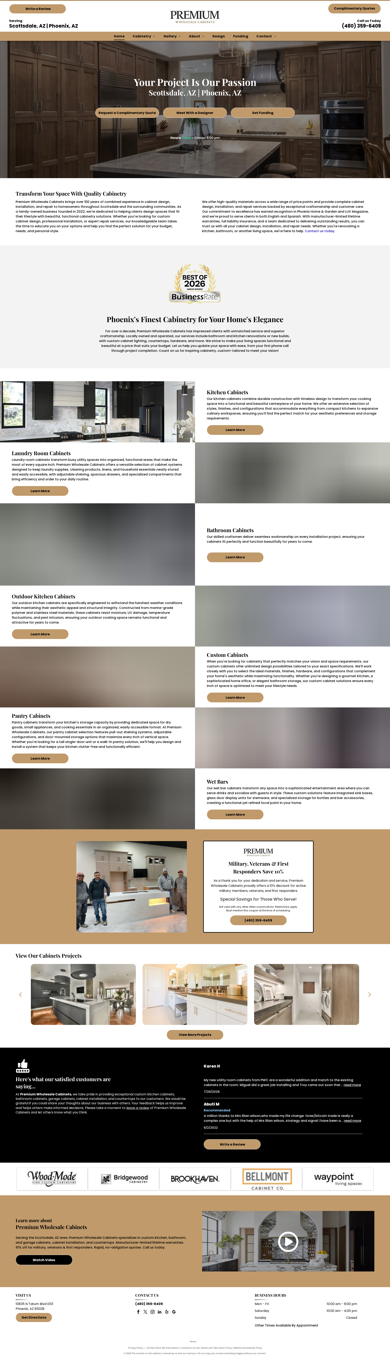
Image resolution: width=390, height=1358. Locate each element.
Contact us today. (320, 231)
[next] (369, 994)
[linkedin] (160, 1312)
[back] (20, 994)
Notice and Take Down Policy (216, 1347)
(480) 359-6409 (361, 26)
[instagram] (153, 1312)
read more (352, 1085)
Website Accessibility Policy (248, 1347)
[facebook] (138, 1312)
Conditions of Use (189, 1347)
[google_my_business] (174, 1312)
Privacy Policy (135, 1347)
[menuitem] (119, 36)
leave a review (137, 1108)
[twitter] (145, 1312)
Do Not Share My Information (163, 1347)
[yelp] (167, 1312)
